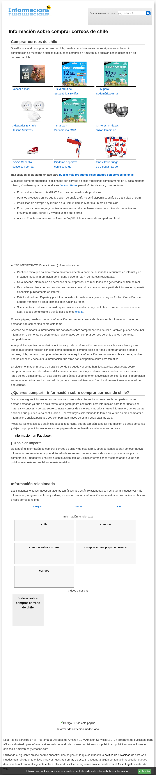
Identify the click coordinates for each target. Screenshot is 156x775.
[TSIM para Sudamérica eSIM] (116, 73)
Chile (118, 506)
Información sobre (58, 31)
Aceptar (146, 771)
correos (44, 570)
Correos (78, 506)
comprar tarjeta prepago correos (105, 547)
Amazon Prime (68, 185)
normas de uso (74, 759)
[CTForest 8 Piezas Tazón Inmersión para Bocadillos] (116, 110)
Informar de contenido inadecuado (78, 729)
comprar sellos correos (44, 547)
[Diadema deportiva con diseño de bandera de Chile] (74, 146)
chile (44, 524)
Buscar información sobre (103, 13)
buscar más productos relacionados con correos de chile (96, 174)
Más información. (119, 771)
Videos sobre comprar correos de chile (28, 603)
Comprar (37, 506)
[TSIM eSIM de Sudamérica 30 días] (74, 73)
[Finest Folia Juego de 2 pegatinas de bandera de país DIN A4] (116, 146)
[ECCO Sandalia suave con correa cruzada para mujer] (32, 146)
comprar (105, 524)
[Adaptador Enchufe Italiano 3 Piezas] (32, 110)
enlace (79, 311)
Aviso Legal (125, 764)
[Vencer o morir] (32, 73)
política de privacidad (117, 755)
